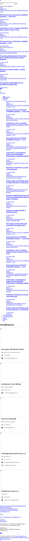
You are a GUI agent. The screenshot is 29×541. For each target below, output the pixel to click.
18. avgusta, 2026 (4, 46)
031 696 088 (7, 355)
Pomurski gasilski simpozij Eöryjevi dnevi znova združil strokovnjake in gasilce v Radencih (13, 57)
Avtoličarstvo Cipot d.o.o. (10, 491)
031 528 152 (7, 424)
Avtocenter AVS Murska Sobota (12, 349)
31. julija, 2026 (10, 185)
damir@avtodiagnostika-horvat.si (12, 462)
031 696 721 (7, 497)
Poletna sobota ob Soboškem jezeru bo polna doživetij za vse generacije (17, 181)
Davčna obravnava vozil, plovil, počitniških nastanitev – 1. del (16, 138)
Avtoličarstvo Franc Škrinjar (11, 384)
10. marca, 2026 (4, 74)
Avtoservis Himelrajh (8, 419)
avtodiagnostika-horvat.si (10, 465)
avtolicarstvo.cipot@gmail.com (11, 500)
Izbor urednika (19, 101)
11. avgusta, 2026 (10, 172)
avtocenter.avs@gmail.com (10, 358)
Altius (8, 539)
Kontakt (2, 537)
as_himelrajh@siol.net (9, 427)
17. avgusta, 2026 (10, 159)
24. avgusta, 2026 (4, 19)
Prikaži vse (10, 6)
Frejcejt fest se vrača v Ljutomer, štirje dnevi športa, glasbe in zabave (14, 29)
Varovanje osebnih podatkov (17, 537)
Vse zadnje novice (10, 101)
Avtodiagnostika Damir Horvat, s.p (13, 453)
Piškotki (7, 537)
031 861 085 (7, 390)
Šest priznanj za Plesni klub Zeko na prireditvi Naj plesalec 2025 (11, 83)
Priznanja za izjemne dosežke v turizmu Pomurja (16, 211)
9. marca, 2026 (3, 87)
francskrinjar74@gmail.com (11, 393)
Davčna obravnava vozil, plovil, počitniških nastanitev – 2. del (14, 15)
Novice (2, 20)
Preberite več (3, 9)
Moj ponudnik (3, 521)
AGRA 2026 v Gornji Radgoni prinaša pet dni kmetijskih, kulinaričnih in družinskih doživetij (17, 154)
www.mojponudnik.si (20, 536)
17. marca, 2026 (4, 62)
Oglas (1, 7)
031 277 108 (7, 459)
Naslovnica (2, 93)
